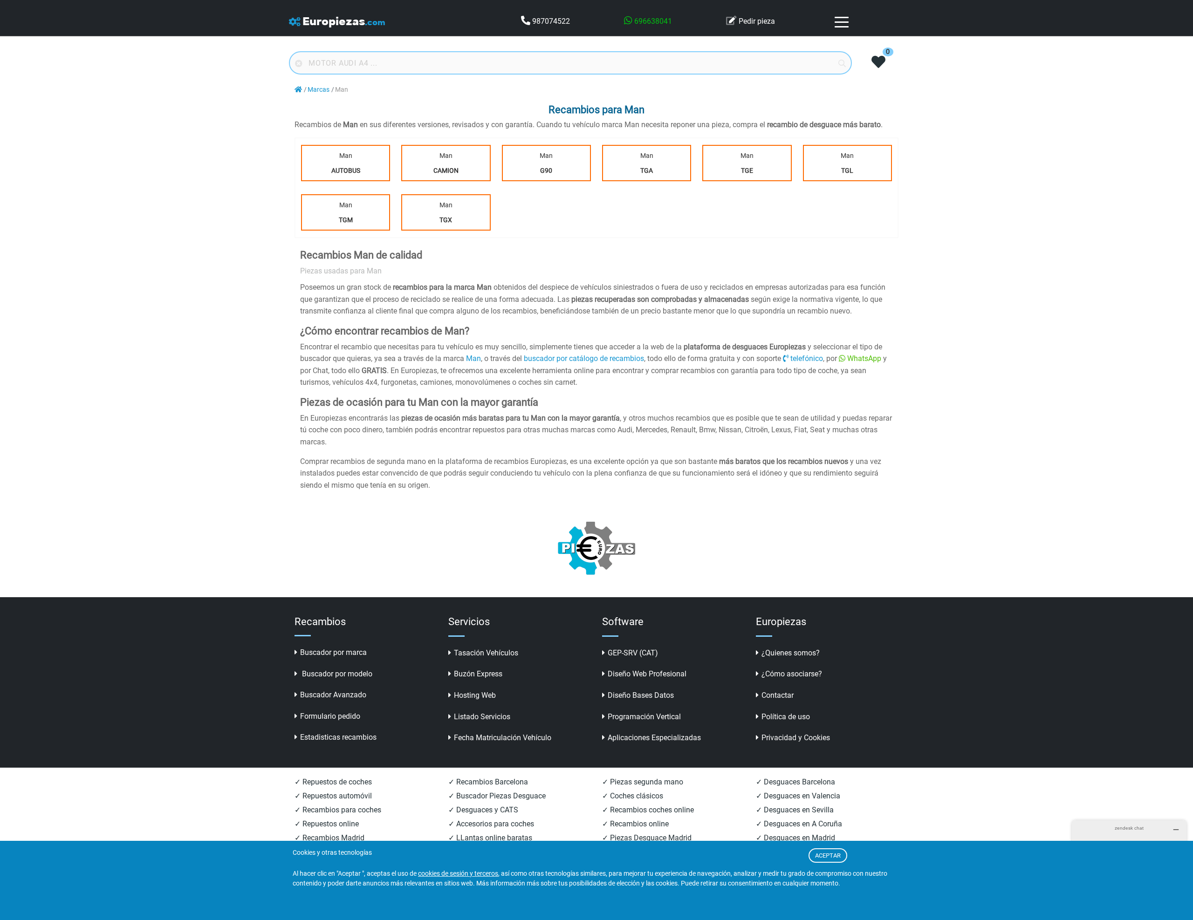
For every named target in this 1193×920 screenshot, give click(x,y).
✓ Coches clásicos (632, 795)
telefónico (806, 358)
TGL (847, 170)
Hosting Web (475, 695)
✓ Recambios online (635, 823)
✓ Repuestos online (327, 823)
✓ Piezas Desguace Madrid (647, 837)
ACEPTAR (828, 855)
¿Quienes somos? (790, 652)
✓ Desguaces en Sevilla (795, 809)
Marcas (318, 90)
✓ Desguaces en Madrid (795, 837)
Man (345, 163)
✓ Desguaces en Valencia (798, 795)
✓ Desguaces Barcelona (795, 781)
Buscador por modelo (336, 673)
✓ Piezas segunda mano (642, 781)
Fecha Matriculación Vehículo (502, 737)
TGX (445, 220)
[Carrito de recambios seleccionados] (878, 63)
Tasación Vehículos (486, 652)
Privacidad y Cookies (795, 737)
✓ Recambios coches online (648, 809)
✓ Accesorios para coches (491, 823)
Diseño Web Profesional (647, 673)
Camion (446, 170)
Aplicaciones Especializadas (654, 737)
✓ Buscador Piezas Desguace (497, 795)
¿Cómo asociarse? (791, 673)
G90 (546, 170)
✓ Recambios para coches (338, 809)
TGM (346, 220)
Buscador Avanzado (333, 694)
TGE (747, 170)
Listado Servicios (482, 716)
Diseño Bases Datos (641, 695)
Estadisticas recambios (338, 737)
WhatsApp (864, 358)
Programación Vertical (644, 716)
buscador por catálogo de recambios (584, 358)
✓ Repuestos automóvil (333, 795)
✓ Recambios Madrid (329, 837)
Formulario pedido (330, 716)
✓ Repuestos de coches (333, 781)
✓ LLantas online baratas (490, 837)
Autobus (345, 170)
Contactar (777, 695)
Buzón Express (478, 673)
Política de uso (785, 716)
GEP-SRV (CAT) (633, 652)
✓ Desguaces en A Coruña (799, 823)
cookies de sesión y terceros (458, 874)
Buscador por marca (333, 652)
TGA (646, 170)
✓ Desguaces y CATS (483, 809)
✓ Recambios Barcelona (488, 781)
